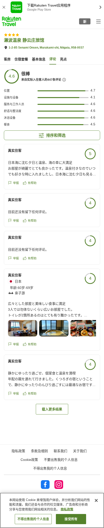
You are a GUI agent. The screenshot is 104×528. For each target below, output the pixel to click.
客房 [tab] (7, 59)
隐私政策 (67, 509)
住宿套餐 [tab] (21, 59)
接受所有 (71, 519)
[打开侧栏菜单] (98, 21)
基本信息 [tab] (38, 59)
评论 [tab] (52, 59)
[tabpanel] (52, 241)
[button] (11, 21)
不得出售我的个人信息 (50, 468)
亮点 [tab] (63, 59)
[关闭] (96, 500)
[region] (52, 510)
